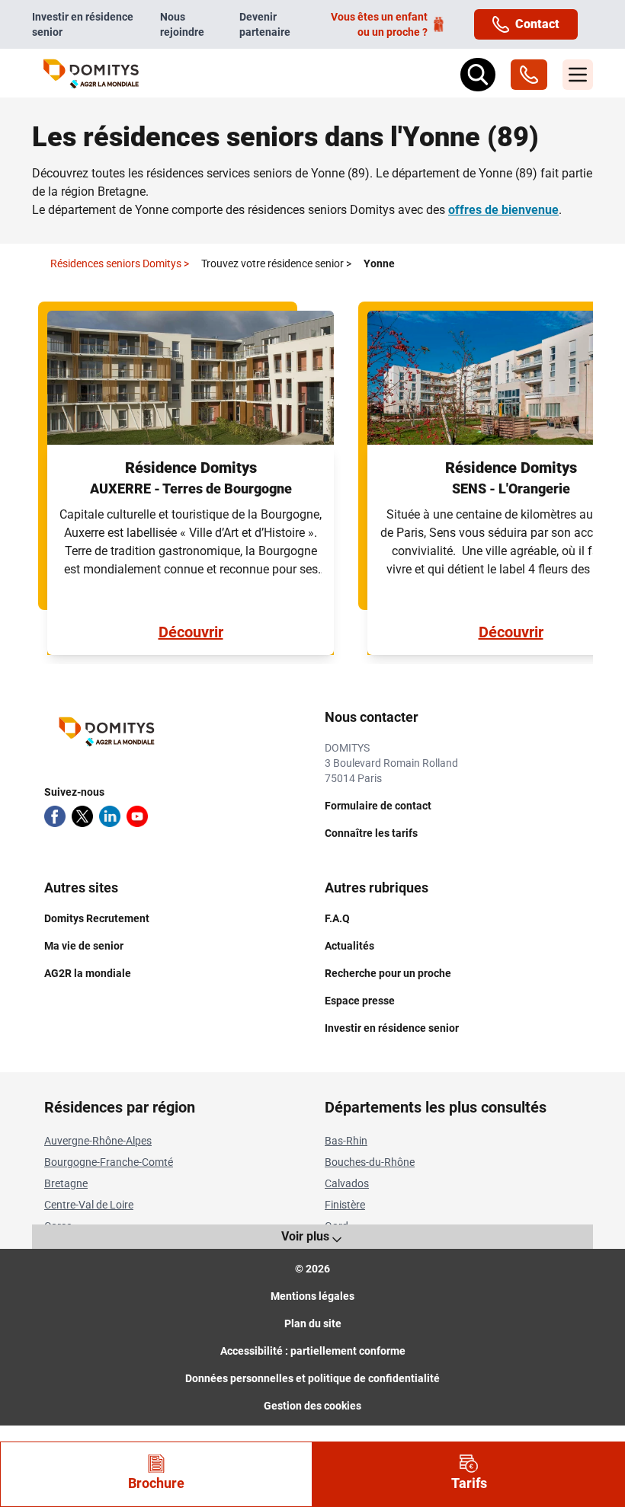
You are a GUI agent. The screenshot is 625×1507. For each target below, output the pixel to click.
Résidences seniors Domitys (119, 263)
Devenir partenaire (264, 24)
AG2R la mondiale (87, 973)
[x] (82, 816)
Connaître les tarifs (371, 833)
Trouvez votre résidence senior (276, 263)
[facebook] (55, 816)
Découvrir (191, 632)
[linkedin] (109, 816)
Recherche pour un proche (388, 973)
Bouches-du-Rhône (370, 1162)
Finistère (345, 1205)
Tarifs (469, 1483)
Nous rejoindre (182, 24)
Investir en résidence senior (82, 24)
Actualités (349, 946)
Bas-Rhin (346, 1141)
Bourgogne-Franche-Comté (108, 1162)
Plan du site (312, 1323)
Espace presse (360, 1001)
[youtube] (137, 816)
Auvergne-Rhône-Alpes (98, 1141)
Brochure (156, 1483)
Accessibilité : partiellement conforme (312, 1351)
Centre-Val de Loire (88, 1205)
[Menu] (577, 74)
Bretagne (66, 1183)
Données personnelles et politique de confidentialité (312, 1378)
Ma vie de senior (83, 946)
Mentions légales (312, 1296)
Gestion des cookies (312, 1406)
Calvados (347, 1183)
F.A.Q (337, 918)
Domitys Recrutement (96, 918)
